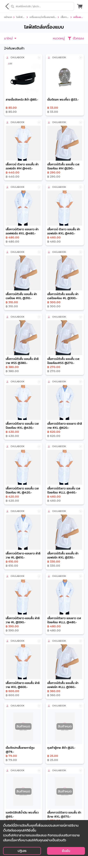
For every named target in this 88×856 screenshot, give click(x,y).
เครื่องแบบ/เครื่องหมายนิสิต (42, 18)
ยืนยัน (66, 851)
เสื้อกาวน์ (64, 18)
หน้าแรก (8, 17)
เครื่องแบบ (78, 18)
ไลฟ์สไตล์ (20, 18)
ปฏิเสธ (22, 851)
